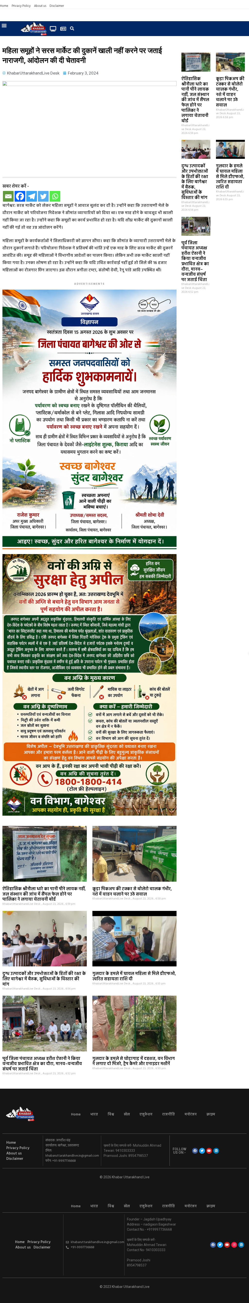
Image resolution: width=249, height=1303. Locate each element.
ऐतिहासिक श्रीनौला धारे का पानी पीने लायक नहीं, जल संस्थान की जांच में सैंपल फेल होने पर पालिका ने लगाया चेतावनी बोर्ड (195, 100)
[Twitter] (43, 196)
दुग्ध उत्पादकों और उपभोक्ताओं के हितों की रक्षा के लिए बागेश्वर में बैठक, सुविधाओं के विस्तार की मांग (194, 182)
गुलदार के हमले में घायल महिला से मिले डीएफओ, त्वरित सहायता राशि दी (230, 177)
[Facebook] (20, 196)
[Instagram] (234, 1245)
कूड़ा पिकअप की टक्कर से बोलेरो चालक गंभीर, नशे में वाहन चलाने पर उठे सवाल (230, 92)
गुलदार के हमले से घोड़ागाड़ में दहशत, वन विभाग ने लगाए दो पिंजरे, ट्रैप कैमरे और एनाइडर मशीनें (133, 1061)
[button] (4, 25)
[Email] (8, 196)
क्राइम (210, 1114)
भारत (94, 1114)
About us (40, 6)
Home (4, 6)
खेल (127, 1114)
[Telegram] (31, 196)
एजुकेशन (146, 1114)
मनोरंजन (191, 1114)
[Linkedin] (216, 1151)
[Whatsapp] (55, 196)
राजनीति (168, 1114)
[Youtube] (209, 1151)
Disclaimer (57, 6)
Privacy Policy (21, 6)
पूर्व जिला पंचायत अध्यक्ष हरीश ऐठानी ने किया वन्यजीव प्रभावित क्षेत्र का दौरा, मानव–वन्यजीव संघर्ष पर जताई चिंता (195, 261)
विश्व (111, 1114)
